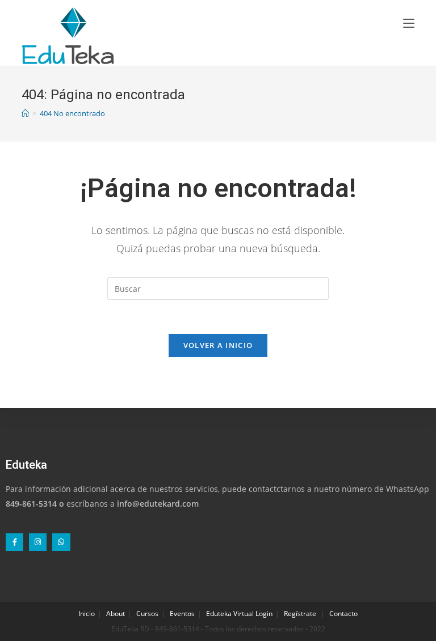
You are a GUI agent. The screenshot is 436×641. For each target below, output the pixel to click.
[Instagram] (38, 542)
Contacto (343, 613)
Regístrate (300, 613)
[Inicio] (25, 113)
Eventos (182, 613)
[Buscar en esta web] (218, 287)
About (115, 613)
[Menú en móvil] (408, 22)
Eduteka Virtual (230, 613)
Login (263, 613)
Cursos (147, 613)
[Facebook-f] (14, 542)
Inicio (86, 613)
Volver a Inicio (218, 345)
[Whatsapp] (61, 542)
